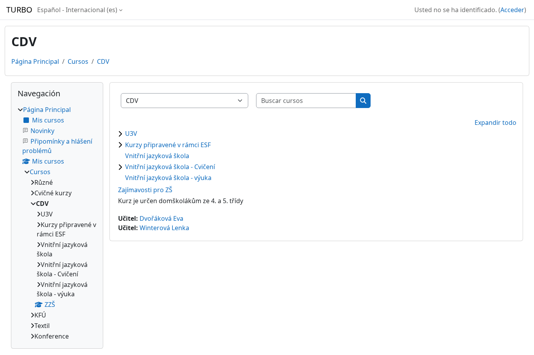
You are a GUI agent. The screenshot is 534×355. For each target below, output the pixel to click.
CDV (103, 61)
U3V (131, 133)
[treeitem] (57, 223)
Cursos (78, 61)
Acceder (512, 9)
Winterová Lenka (164, 227)
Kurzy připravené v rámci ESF (168, 145)
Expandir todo (495, 122)
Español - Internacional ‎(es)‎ (77, 9)
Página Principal (35, 61)
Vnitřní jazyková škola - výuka (168, 177)
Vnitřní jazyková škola (157, 155)
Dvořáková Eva (161, 218)
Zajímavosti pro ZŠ (145, 190)
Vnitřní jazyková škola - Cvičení (170, 166)
